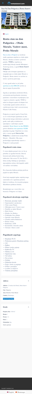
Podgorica (8, 290)
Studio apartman (7, 325)
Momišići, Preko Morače (12, 292)
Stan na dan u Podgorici (10, 55)
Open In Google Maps (8, 299)
